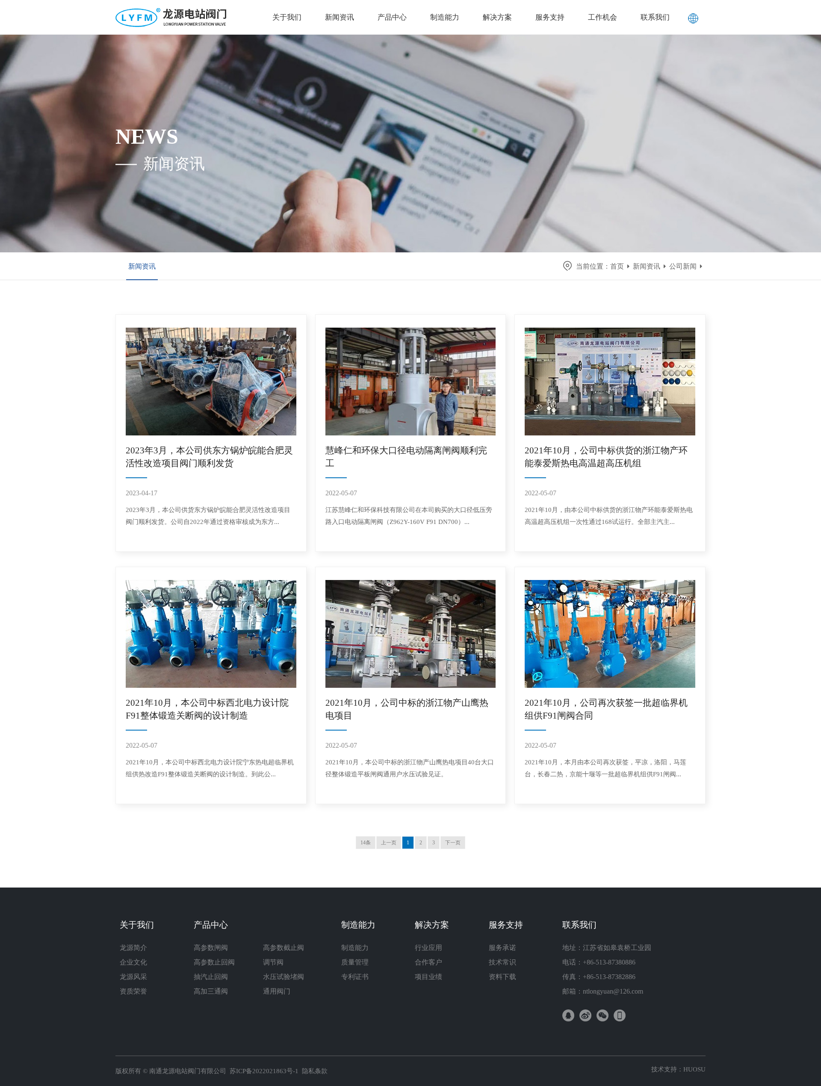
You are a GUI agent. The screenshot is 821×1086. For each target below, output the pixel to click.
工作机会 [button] (602, 17)
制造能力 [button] (444, 17)
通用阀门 (276, 991)
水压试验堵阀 (283, 976)
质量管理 (355, 962)
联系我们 (579, 924)
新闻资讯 (142, 266)
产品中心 (211, 924)
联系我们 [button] (655, 17)
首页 (617, 266)
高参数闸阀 (211, 947)
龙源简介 (133, 947)
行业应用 (428, 947)
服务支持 (506, 924)
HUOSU (694, 1069)
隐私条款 (315, 1071)
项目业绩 (428, 976)
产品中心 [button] (392, 17)
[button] (693, 17)
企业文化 (133, 962)
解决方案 (432, 924)
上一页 (388, 843)
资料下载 (502, 976)
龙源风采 (133, 976)
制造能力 (358, 924)
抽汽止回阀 (211, 976)
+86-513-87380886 (609, 962)
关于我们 (137, 924)
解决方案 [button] (497, 17)
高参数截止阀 (283, 947)
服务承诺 (502, 947)
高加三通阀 (211, 991)
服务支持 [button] (549, 17)
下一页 (453, 843)
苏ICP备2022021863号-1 (264, 1071)
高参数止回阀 (214, 962)
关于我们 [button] (286, 17)
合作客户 (428, 962)
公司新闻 (683, 266)
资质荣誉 (133, 991)
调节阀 (273, 962)
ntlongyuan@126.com (613, 991)
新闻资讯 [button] (339, 17)
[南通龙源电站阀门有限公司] (171, 10)
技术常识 (502, 962)
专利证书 (355, 976)
